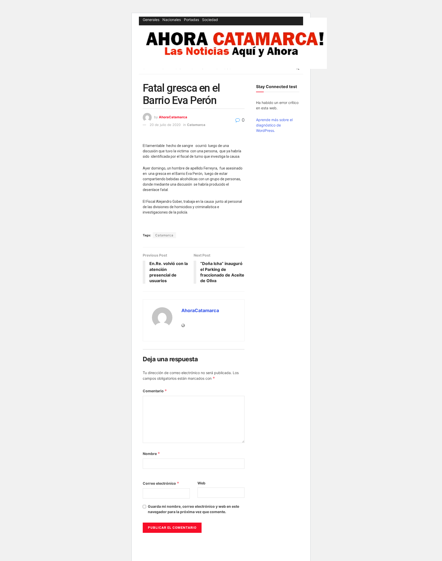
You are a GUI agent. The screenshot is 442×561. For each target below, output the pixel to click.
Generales (151, 19)
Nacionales (171, 19)
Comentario (155, 390)
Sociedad (210, 19)
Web (201, 483)
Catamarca (196, 125)
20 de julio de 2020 (165, 125)
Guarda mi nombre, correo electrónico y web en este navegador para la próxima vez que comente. (193, 509)
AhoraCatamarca (173, 117)
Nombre (151, 453)
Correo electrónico (161, 483)
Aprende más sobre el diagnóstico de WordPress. (274, 125)
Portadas (191, 19)
